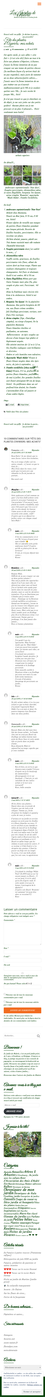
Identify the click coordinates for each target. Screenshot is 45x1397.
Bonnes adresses (33, 1184)
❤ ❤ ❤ (33, 1235)
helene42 (14, 798)
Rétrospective (21, 1229)
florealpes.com (10, 1346)
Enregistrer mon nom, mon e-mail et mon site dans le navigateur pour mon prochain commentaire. (21, 977)
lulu (12, 696)
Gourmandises (10, 1208)
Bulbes (8, 1186)
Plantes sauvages (20, 1222)
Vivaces (9, 1235)
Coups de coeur (25, 1199)
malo (7, 49)
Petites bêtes (22, 1219)
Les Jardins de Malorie (22, 14)
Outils (28, 1217)
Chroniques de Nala (25, 1193)
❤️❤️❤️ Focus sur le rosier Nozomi (20, 1269)
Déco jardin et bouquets (19, 1202)
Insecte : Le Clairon (13, 1289)
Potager (35, 1222)
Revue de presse (26, 1226)
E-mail (7, 957)
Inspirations (10, 1210)
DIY (35, 1200)
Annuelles (18, 1172)
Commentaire (9, 920)
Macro (23, 1213)
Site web (7, 965)
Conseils (9, 1199)
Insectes (33, 1208)
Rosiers (9, 1228)
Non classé (32, 1213)
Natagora (8, 1335)
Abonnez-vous (14, 1111)
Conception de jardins (29, 1196)
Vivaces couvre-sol (21, 1235)
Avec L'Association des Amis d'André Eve (21, 1180)
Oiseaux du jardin (15, 1216)
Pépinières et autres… (14, 1314)
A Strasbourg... (22, 1175)
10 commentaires (18, 49)
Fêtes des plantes (22, 412)
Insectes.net (9, 1339)
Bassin (11, 1183)
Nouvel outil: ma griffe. (12, 34)
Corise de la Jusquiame (14, 1297)
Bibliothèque (20, 1184)
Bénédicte (15, 568)
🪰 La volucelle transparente (17, 1285)
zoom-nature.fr (11, 1342)
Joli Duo (20, 1211)
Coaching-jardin (12, 1196)
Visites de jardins (20, 1232)
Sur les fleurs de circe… (15, 1293)
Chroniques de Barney (21, 1187)
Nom (6, 948)
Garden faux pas (21, 1205)
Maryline (15, 489)
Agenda (7, 1172)
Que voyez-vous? (12, 1226)
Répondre (35, 450)
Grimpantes (24, 1208)
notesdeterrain (10, 1350)
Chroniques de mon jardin (19, 1191)
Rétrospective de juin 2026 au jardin (21, 1259)
